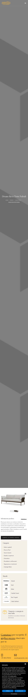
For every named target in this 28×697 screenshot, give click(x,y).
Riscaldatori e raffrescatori (10, 561)
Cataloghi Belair (8, 567)
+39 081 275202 (6, 658)
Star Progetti (14, 597)
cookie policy (13, 676)
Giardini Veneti (15, 593)
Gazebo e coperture (9, 555)
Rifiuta (7, 691)
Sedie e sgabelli (8, 547)
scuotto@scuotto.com (21, 658)
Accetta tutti (20, 691)
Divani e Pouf (18, 200)
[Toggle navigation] (25, 3)
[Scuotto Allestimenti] (6, 3)
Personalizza (14, 693)
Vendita (11, 200)
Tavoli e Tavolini (7, 553)
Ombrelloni (7, 558)
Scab (12, 585)
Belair (12, 589)
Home (7, 200)
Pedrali (13, 581)
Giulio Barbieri (15, 601)
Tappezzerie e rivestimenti (10, 564)
